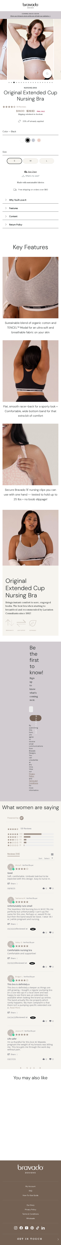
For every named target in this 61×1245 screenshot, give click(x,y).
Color (9, 131)
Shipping (21, 114)
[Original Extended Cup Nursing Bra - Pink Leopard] (13, 1140)
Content (13, 216)
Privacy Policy (30, 1209)
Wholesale (30, 1218)
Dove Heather (33, 140)
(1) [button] (20, 845)
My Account (30, 1186)
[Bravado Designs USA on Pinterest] (32, 1228)
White (22, 140)
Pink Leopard (39, 140)
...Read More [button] (14, 1007)
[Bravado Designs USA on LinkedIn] (43, 1228)
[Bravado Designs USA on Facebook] (21, 1228)
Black (27, 140)
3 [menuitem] (33, 1068)
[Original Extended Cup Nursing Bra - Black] (13, 1135)
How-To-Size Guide (30, 1195)
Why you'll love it (17, 200)
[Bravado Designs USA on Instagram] (15, 1228)
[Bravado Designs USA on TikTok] (37, 1228)
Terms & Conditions (30, 1214)
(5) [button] (20, 840)
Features (13, 208)
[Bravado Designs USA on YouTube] (26, 1228)
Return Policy (15, 224)
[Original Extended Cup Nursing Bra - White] (7, 1135)
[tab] (13, 854)
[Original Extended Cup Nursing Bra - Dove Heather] (19, 1135)
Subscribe (36, 718)
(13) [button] (20, 837)
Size (5, 151)
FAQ (30, 1191)
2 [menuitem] (30, 1068)
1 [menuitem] (27, 1068)
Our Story (30, 1205)
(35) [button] (21, 834)
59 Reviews (21, 107)
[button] (13, 883)
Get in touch (29, 1238)
